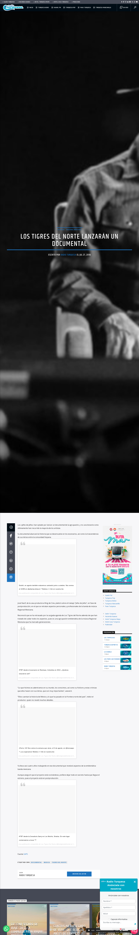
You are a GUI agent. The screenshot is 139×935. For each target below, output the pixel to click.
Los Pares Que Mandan (112, 668)
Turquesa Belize (110, 610)
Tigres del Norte (59, 872)
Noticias (61, 234)
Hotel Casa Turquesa (61, 2)
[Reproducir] (89, 930)
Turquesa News (43, 7)
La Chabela (108, 661)
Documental (36, 872)
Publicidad (76, 2)
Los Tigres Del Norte (48, 602)
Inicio (31, 7)
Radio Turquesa (68, 259)
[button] (6, 928)
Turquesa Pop (70, 7)
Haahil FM (57, 7)
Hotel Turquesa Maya (42, 2)
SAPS (26, 863)
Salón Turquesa (9, 2)
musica (47, 872)
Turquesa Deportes (111, 654)
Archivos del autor (79, 883)
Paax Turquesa (85, 7)
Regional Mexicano (73, 234)
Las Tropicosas (109, 647)
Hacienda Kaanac (24, 2)
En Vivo (125, 7)
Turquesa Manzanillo (103, 7)
